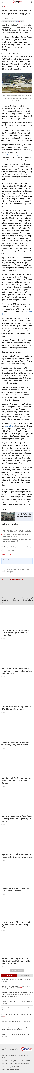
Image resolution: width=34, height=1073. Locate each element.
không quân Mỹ (12, 155)
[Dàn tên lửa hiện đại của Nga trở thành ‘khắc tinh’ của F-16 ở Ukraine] (17, 764)
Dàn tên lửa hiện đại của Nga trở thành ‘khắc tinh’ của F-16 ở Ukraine (16, 780)
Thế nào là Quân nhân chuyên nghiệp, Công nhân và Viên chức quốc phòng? (15, 1029)
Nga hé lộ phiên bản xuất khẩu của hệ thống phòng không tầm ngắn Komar (16, 818)
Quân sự (4, 638)
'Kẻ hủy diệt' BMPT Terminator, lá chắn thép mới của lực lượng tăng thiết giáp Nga (16, 670)
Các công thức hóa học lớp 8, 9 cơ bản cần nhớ (16, 1014)
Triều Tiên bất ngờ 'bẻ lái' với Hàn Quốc (17, 531)
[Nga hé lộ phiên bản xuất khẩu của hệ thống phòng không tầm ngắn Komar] (17, 803)
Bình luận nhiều (25, 976)
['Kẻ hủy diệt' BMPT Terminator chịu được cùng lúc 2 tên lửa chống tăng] (17, 617)
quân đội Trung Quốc (24, 546)
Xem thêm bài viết (17, 970)
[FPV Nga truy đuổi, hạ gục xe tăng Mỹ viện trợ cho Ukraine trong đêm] (17, 909)
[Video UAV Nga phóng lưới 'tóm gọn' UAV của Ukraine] (17, 875)
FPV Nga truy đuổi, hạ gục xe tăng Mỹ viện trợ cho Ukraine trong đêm (16, 924)
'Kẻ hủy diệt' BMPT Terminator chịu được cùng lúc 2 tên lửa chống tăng (15, 632)
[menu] (2, 2)
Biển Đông (9, 426)
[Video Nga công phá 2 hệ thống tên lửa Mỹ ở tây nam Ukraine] (17, 729)
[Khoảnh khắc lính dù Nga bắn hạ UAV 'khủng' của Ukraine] (17, 693)
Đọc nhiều (9, 976)
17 (21, 988)
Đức (3, 550)
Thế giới (6, 7)
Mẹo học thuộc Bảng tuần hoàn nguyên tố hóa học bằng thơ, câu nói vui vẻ (16, 1022)
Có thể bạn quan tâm (12, 580)
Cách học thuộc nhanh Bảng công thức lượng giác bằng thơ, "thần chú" (15, 987)
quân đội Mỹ (11, 546)
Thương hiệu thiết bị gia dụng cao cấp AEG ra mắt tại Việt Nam (10, 600)
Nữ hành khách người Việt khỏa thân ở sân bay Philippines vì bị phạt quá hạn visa (15, 961)
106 (4, 1016)
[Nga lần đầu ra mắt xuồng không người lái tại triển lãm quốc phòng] (17, 841)
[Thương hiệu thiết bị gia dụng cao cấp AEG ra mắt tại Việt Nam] (10, 588)
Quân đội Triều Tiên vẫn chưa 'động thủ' (24, 515)
